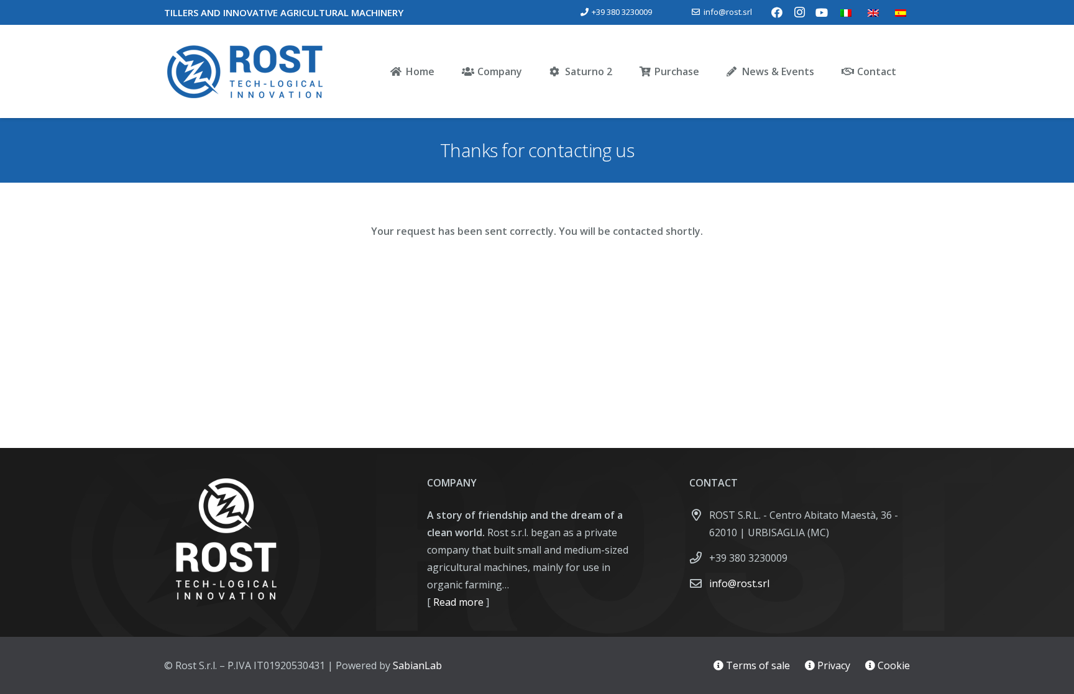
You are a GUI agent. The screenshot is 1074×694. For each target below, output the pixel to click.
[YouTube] (821, 12)
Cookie (892, 665)
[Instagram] (799, 12)
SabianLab (417, 665)
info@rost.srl (739, 583)
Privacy (832, 665)
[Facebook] (777, 12)
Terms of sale (756, 665)
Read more (457, 602)
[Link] (245, 71)
